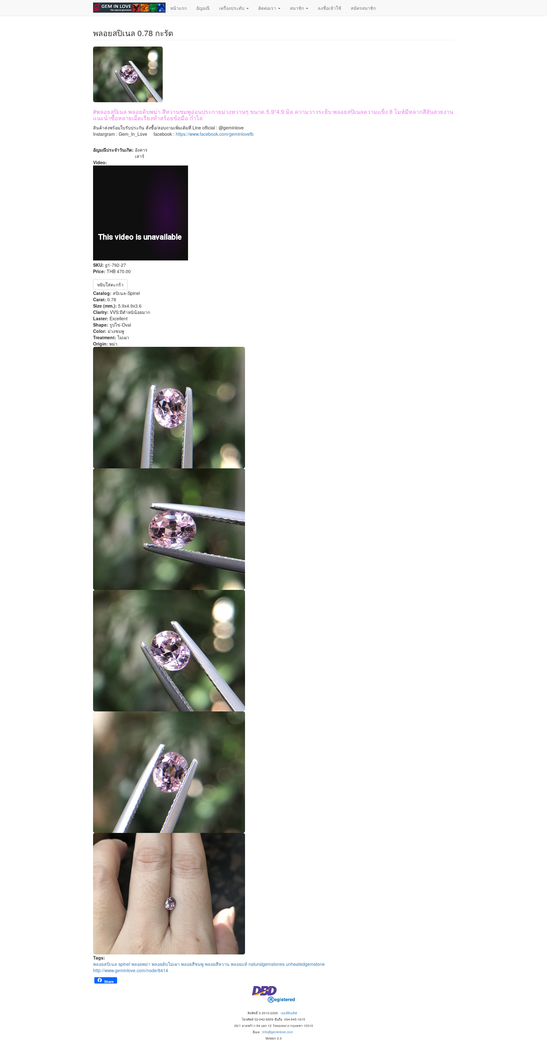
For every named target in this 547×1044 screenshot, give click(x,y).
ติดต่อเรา (267, 8)
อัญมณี (203, 8)
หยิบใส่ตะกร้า (110, 284)
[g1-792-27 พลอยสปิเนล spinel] (273, 407)
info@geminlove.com (277, 1032)
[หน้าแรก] (129, 8)
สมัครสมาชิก (363, 8)
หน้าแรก (178, 8)
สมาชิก (297, 8)
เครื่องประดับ (232, 8)
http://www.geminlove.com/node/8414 (130, 970)
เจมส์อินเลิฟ (289, 1013)
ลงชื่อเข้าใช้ (329, 8)
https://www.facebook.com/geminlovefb (215, 134)
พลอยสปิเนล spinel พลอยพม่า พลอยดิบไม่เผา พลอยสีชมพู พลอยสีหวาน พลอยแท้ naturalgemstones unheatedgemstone (209, 964)
